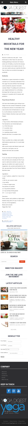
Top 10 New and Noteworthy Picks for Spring (17, 315)
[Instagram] (14, 391)
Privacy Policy (22, 421)
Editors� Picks (18, 299)
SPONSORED (17, 319)
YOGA (16, 291)
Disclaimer (5, 421)
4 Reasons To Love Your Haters (17, 323)
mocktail (9, 212)
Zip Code (3, 349)
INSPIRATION (12, 300)
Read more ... (14, 329)
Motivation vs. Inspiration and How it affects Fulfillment (17, 306)
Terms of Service (13, 421)
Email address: (4, 352)
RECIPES (9, 221)
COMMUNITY (12, 299)
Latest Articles (12, 291)
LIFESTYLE (4, 221)
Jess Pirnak (6, 54)
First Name (3, 341)
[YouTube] (19, 391)
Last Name (3, 345)
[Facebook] (9, 391)
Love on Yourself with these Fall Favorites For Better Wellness (18, 296)
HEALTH (11, 220)
